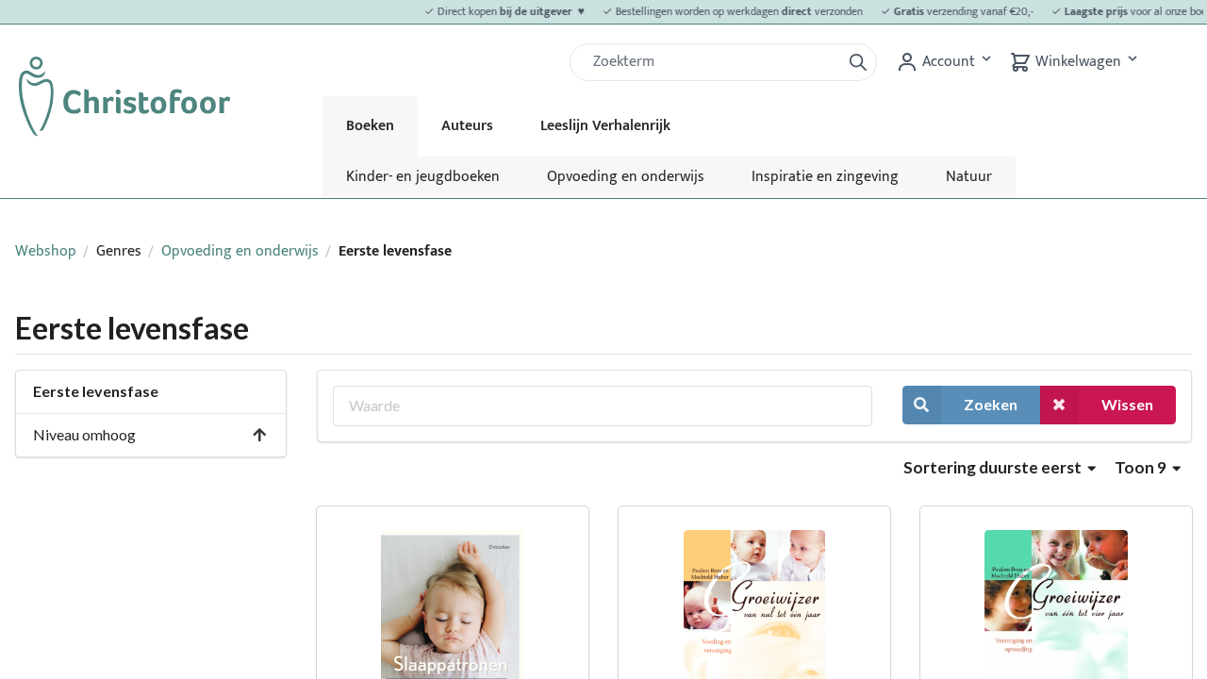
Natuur (969, 177)
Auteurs (467, 126)
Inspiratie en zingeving (825, 177)
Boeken (370, 126)
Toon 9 (1142, 467)
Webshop (45, 251)
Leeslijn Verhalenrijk (605, 126)
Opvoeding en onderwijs (625, 177)
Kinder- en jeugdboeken (423, 177)
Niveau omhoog (84, 434)
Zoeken (990, 404)
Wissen (1127, 404)
